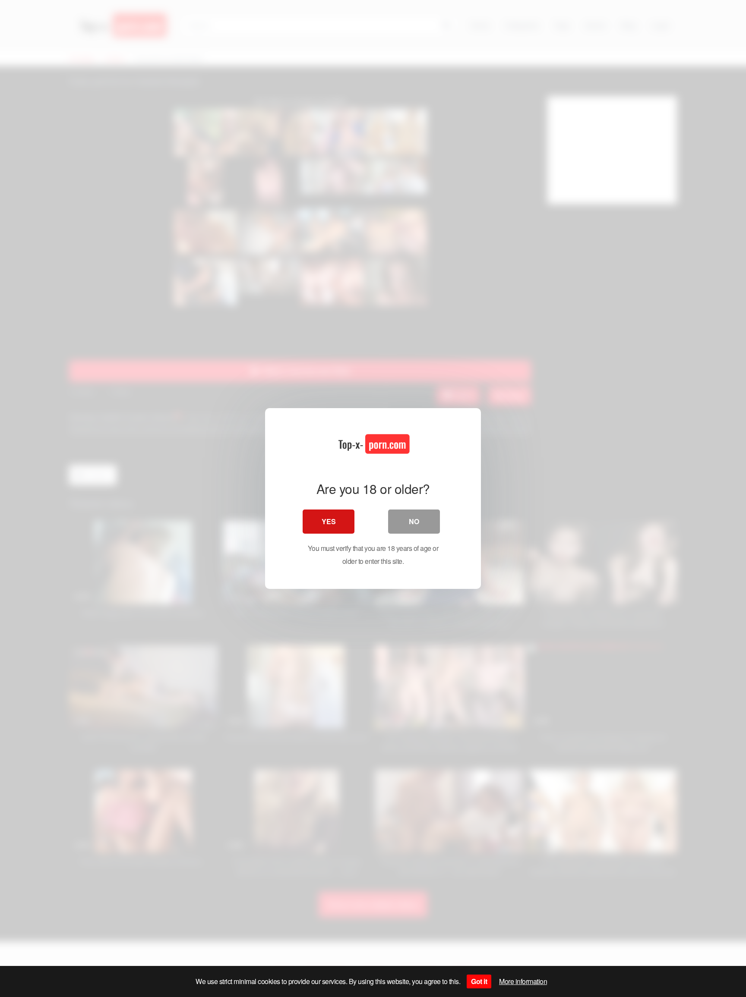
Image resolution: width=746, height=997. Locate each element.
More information (523, 981)
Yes (329, 521)
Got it (479, 981)
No (414, 521)
